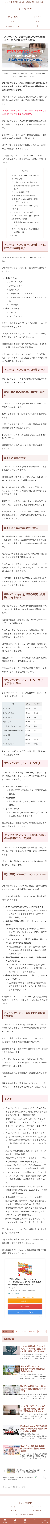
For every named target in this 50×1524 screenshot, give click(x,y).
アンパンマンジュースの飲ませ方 (24, 182)
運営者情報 (37, 1510)
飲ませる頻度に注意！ (22, 192)
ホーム (13, 1507)
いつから (33, 1331)
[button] (45, 993)
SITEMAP (13, 1510)
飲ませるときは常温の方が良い (26, 196)
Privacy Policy (37, 1507)
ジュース (43, 1331)
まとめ (14, 235)
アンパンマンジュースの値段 (23, 212)
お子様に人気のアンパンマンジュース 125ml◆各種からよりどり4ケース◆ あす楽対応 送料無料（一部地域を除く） (24, 1282)
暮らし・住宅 (9, 1331)
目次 (22, 171)
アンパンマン (22, 1331)
